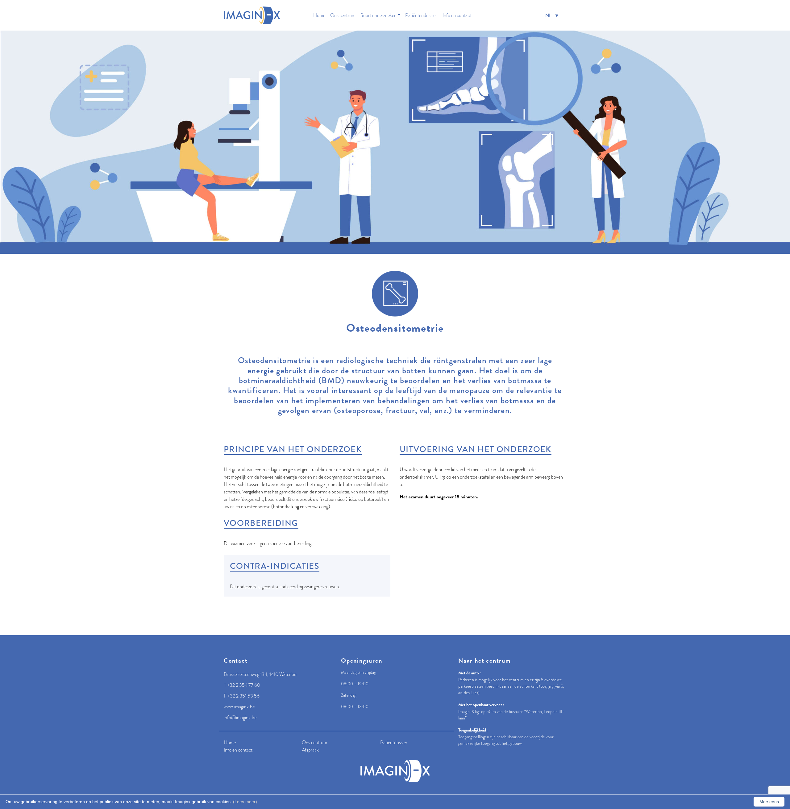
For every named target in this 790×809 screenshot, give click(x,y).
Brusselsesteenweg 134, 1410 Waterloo (260, 674)
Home (319, 15)
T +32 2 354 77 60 (242, 685)
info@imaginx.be (240, 717)
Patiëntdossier (393, 742)
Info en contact (457, 15)
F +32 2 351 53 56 (242, 696)
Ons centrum (343, 15)
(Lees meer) (245, 801)
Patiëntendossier (421, 15)
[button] (551, 15)
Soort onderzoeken (378, 15)
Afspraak (310, 750)
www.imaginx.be (239, 706)
